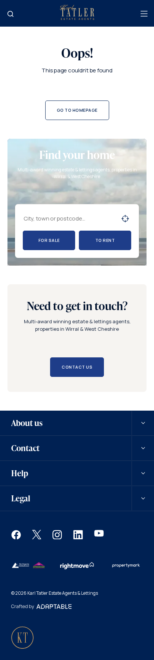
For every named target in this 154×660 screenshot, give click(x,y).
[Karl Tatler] (77, 18)
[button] (16, 537)
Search (125, 218)
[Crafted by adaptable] (41, 607)
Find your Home (10, 14)
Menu (144, 14)
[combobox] (69, 218)
